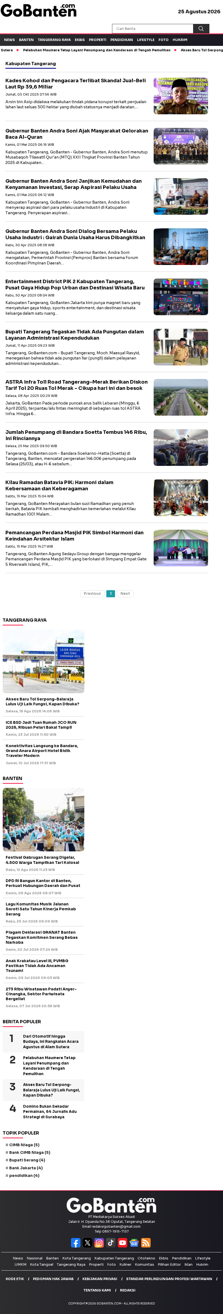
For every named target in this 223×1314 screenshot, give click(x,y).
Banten (26, 40)
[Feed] (146, 1246)
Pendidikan (121, 40)
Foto (164, 40)
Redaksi (127, 1290)
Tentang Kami (97, 1290)
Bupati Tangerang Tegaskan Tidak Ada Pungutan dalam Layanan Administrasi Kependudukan (74, 335)
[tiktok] (112, 1246)
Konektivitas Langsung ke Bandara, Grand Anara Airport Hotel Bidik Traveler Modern (42, 750)
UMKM (20, 1264)
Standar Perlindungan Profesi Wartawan (169, 1279)
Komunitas (144, 1264)
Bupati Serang (27, 1160)
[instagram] (100, 1246)
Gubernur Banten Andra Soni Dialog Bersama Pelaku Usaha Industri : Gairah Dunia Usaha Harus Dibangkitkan (75, 234)
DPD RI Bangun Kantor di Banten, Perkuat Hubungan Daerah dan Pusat (43, 883)
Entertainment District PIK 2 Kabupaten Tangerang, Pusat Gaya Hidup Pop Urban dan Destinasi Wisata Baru (75, 285)
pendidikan (24, 1175)
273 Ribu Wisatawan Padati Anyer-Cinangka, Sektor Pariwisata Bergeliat (41, 994)
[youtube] (123, 1246)
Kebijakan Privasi (99, 1279)
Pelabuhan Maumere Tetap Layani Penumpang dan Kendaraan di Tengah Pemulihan (49, 1066)
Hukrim (180, 40)
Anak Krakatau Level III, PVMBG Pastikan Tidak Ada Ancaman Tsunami (37, 965)
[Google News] (135, 1246)
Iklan (188, 1264)
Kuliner (125, 1264)
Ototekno (146, 1258)
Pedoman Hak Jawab (53, 1279)
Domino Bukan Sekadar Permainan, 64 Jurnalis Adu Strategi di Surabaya (50, 1111)
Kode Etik (15, 1279)
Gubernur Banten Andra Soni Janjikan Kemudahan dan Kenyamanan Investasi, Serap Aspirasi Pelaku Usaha (73, 184)
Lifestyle (145, 40)
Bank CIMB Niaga (29, 1152)
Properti (97, 40)
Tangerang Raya (54, 40)
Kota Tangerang (76, 1258)
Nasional (34, 1258)
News (9, 40)
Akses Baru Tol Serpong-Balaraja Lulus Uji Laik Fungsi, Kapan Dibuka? (42, 701)
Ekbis (80, 40)
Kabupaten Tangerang (114, 1258)
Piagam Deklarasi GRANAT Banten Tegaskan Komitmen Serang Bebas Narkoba (42, 937)
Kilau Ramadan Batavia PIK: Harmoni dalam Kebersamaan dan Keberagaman (59, 485)
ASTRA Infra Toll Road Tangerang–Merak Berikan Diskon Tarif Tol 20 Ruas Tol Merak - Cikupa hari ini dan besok (76, 385)
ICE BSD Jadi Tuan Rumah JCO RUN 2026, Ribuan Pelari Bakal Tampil (41, 725)
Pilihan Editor (169, 1264)
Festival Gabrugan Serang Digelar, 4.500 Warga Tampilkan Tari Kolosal (42, 860)
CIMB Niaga (24, 1144)
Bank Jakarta (26, 1167)
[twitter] (88, 1246)
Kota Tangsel (41, 1264)
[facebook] (77, 1246)
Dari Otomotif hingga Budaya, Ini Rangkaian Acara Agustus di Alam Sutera (51, 1041)
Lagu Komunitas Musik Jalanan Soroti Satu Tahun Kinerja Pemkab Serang (41, 909)
